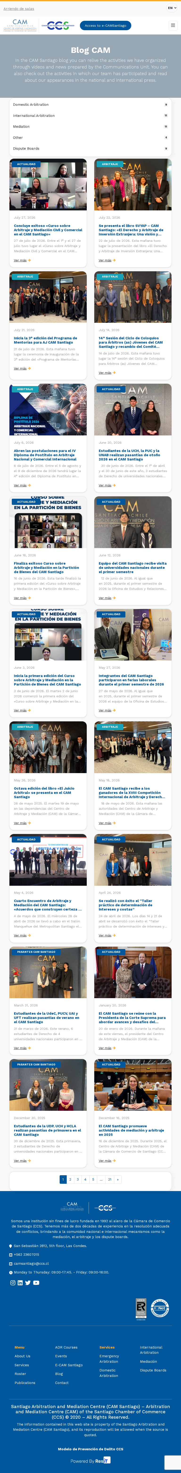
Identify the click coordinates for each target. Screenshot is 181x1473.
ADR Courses (66, 1347)
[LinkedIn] (20, 1282)
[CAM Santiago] (74, 1208)
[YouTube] (36, 1282)
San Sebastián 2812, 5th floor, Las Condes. (50, 1246)
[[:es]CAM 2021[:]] (21, 25)
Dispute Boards (90, 148)
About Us (22, 1356)
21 (109, 1179)
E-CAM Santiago (69, 1365)
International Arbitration (90, 116)
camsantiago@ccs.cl (31, 1263)
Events (61, 1356)
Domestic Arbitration (90, 104)
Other (90, 138)
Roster (20, 1374)
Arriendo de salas (19, 9)
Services (22, 1365)
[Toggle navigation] (173, 25)
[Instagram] (12, 1282)
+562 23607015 (26, 1254)
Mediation (90, 126)
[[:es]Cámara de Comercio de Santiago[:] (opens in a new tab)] (57, 26)
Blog (59, 1374)
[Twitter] (28, 1282)
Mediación (148, 1361)
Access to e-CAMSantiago (105, 25)
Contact (62, 1383)
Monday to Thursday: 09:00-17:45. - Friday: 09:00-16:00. (61, 1272)
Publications (25, 1383)
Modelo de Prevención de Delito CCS (90, 1449)
